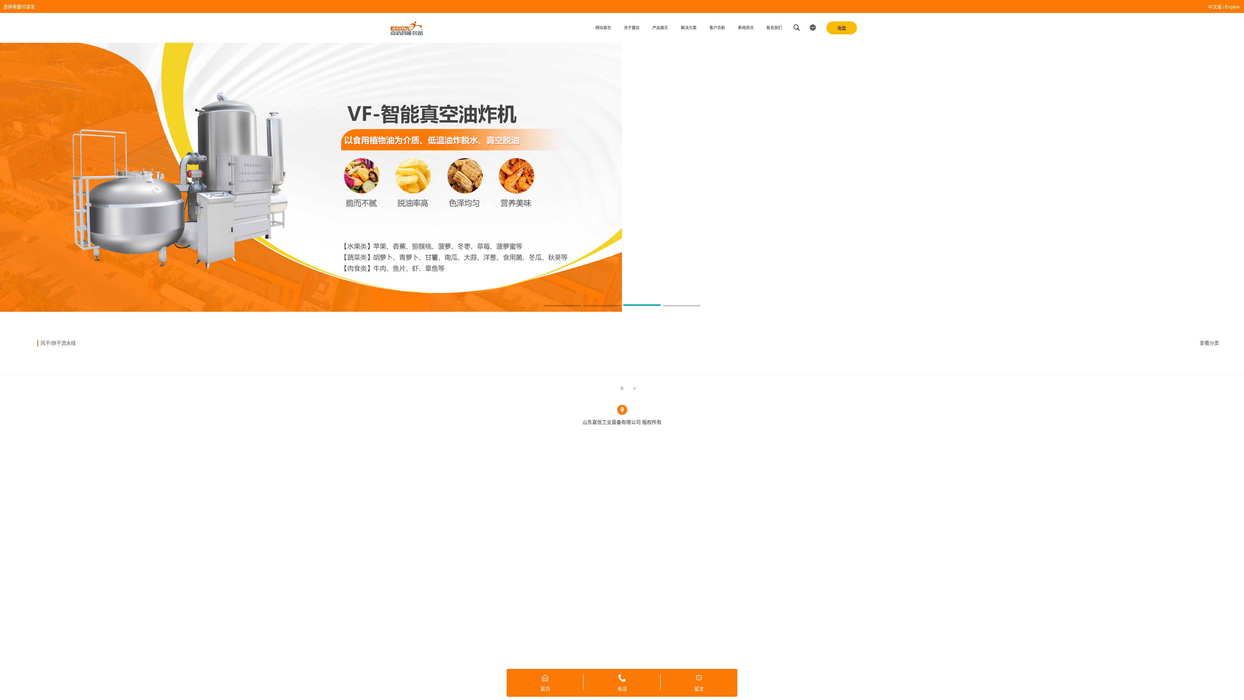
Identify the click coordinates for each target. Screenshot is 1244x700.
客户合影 (717, 28)
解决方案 (689, 28)
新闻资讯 (746, 28)
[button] (562, 306)
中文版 (1215, 6)
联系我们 (774, 28)
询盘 (841, 28)
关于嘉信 (631, 28)
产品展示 (660, 28)
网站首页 (603, 28)
